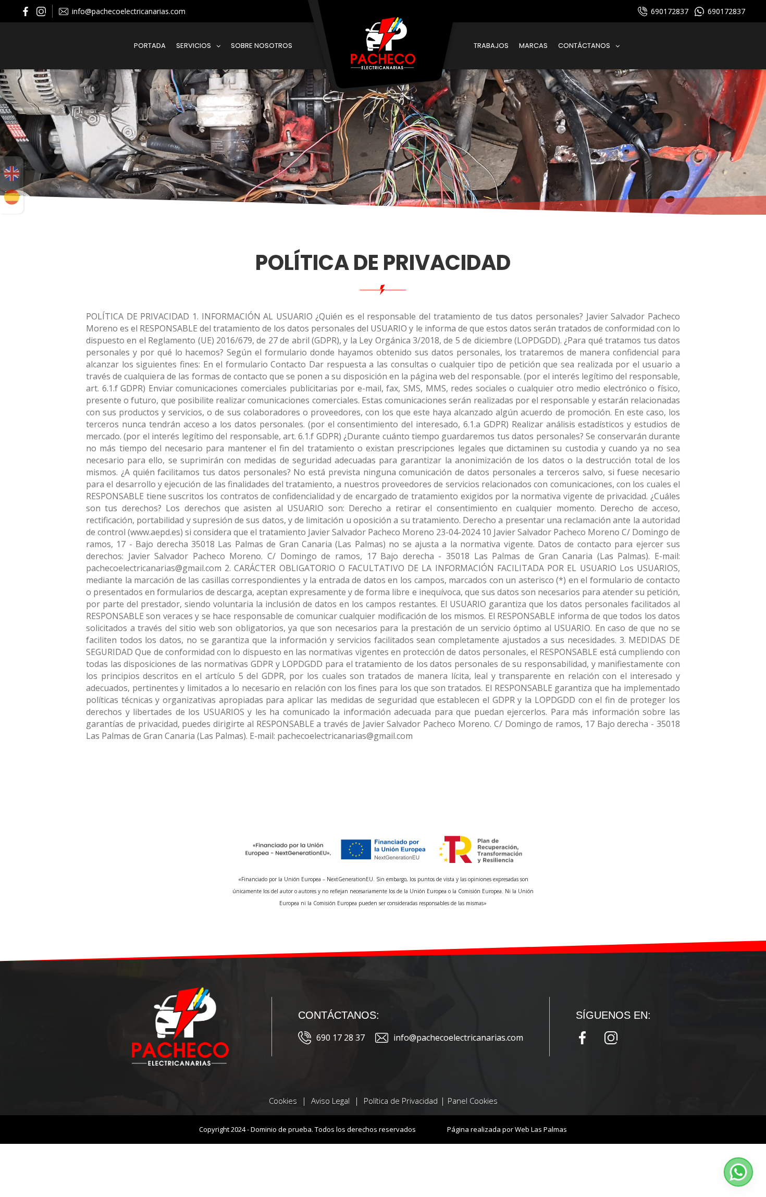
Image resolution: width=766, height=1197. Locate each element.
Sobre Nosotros (261, 46)
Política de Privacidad (401, 1100)
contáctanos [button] (584, 46)
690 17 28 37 (340, 1037)
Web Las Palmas (541, 1129)
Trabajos (491, 46)
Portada (150, 46)
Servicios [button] (193, 46)
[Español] (12, 197)
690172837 (669, 11)
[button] (738, 1172)
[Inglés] (12, 173)
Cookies (283, 1100)
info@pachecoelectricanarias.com (129, 11)
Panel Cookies (473, 1100)
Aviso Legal (330, 1100)
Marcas (533, 46)
